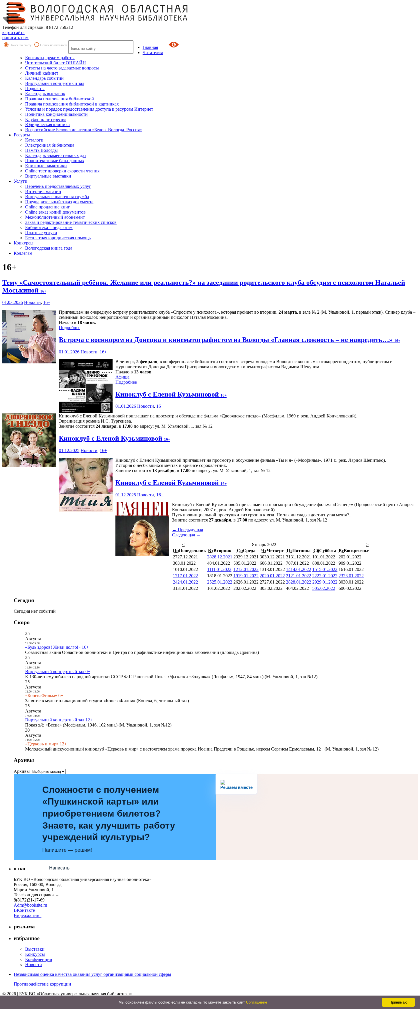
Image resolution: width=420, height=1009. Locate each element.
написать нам (15, 37)
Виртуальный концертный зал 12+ (59, 719)
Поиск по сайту (20, 45)
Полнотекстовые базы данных (54, 160)
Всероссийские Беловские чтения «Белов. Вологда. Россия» (83, 129)
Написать (59, 867)
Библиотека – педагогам (49, 227)
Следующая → (186, 534)
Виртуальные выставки (48, 176)
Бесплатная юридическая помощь (58, 237)
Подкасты (35, 88)
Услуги (20, 181)
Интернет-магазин (43, 191)
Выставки (35, 949)
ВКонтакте (24, 910)
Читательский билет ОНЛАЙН (55, 62)
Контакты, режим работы (50, 57)
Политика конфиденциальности (56, 114)
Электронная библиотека (49, 145)
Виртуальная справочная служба (57, 196)
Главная (150, 47)
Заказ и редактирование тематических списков (71, 222)
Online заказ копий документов (55, 212)
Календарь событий (44, 78)
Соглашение (256, 1002)
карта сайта (13, 32)
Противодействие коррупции (42, 984)
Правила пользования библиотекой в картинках (72, 104)
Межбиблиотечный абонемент (55, 217)
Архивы (22, 771)
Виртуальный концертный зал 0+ (57, 671)
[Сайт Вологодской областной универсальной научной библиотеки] (95, 22)
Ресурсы (22, 134)
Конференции (38, 959)
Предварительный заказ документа (59, 201)
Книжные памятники (46, 165)
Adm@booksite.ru (30, 905)
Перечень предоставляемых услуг (58, 186)
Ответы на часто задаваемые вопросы (62, 67)
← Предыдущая (187, 529)
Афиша (122, 377)
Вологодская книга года (48, 248)
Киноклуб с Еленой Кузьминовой (171, 394)
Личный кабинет (41, 73)
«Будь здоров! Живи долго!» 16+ (57, 647)
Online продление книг (47, 206)
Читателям (153, 52)
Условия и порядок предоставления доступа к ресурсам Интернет (89, 109)
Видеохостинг (27, 915)
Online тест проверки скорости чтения (62, 170)
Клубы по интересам (45, 119)
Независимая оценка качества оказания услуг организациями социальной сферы (92, 974)
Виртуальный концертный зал (54, 83)
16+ (46, 302)
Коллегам (23, 253)
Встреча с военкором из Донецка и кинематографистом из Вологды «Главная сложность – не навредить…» (229, 339)
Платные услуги (41, 232)
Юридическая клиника (47, 124)
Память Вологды (41, 150)
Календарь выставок (45, 93)
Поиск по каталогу (53, 45)
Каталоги (34, 140)
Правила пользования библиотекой (59, 98)
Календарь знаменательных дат (55, 155)
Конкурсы (23, 242)
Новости (32, 302)
